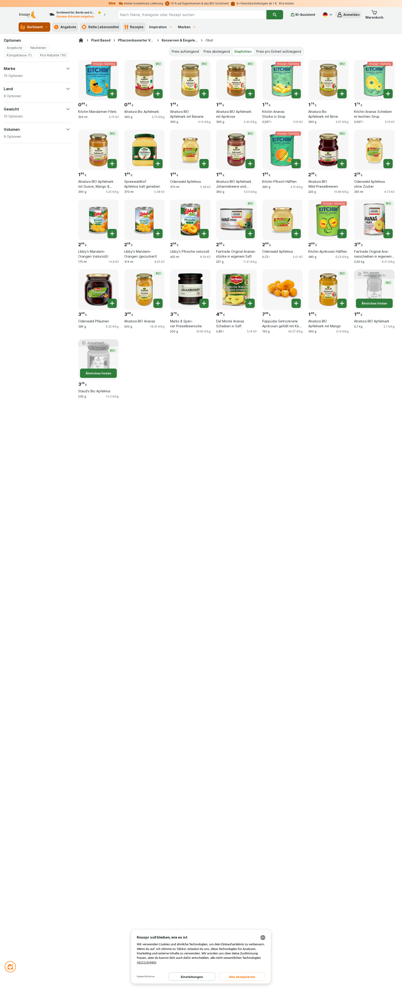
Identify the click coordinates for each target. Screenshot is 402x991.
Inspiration (158, 27)
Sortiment (35, 27)
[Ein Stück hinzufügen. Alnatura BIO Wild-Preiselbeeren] (342, 163)
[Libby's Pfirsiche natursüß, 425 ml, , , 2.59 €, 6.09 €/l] (190, 220)
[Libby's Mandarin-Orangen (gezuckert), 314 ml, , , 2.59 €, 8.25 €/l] (144, 220)
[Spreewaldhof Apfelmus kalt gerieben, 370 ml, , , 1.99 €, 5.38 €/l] (144, 150)
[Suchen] (274, 14)
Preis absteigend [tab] (217, 51)
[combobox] (192, 14)
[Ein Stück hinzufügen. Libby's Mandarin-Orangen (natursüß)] (112, 233)
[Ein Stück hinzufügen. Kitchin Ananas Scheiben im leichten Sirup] (388, 93)
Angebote (68, 27)
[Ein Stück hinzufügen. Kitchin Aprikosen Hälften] (342, 233)
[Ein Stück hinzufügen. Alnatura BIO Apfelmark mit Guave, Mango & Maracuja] (112, 163)
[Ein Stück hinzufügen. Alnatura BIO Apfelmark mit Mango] (342, 303)
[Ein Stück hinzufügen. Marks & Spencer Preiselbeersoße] (204, 303)
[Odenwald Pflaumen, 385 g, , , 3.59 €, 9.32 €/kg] (98, 289)
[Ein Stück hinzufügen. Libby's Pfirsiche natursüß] (204, 233)
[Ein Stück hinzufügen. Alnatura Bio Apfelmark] (158, 93)
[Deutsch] (327, 14)
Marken (184, 27)
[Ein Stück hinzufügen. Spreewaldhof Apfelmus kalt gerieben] (158, 163)
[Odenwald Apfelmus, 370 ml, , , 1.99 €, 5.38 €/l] (190, 150)
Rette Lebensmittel (103, 27)
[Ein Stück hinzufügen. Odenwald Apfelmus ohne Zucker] (388, 163)
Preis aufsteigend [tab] (185, 51)
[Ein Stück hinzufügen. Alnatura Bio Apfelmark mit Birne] (342, 93)
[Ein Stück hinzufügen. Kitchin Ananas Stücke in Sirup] (296, 93)
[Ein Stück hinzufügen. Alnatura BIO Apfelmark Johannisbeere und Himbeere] (250, 163)
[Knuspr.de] (81, 40)
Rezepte (137, 27)
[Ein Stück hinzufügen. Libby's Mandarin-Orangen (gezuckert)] (158, 233)
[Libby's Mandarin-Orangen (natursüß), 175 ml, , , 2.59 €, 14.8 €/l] (98, 220)
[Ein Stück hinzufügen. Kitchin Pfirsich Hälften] (296, 163)
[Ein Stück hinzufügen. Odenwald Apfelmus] (204, 163)
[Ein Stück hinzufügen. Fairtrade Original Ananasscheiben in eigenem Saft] (388, 233)
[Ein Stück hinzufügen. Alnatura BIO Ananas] (158, 303)
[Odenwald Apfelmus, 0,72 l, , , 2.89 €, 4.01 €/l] (282, 220)
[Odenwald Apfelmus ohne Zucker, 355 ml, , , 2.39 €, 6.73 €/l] (374, 150)
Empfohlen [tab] (243, 51)
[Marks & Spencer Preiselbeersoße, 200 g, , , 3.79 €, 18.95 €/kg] (190, 289)
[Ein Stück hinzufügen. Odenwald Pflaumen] (112, 303)
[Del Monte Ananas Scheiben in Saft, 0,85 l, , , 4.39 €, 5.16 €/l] (236, 289)
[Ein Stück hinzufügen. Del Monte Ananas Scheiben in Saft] (250, 303)
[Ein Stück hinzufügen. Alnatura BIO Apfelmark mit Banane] (204, 93)
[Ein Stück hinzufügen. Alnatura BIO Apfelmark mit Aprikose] (250, 93)
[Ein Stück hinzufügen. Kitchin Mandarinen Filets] (112, 93)
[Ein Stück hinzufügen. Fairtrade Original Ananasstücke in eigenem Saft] (250, 233)
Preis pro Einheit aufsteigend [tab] (278, 51)
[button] (348, 14)
